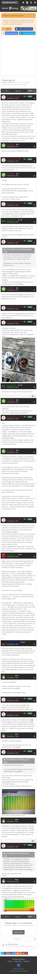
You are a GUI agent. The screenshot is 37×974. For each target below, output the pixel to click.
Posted (12, 98)
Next (30, 90)
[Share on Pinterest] (26, 953)
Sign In (8, 29)
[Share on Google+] (8, 953)
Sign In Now (18, 932)
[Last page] (34, 90)
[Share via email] (23, 953)
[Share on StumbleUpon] (20, 953)
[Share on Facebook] (5, 953)
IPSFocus (22, 959)
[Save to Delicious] (14, 953)
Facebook (18, 965)
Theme (9, 961)
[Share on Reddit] (17, 953)
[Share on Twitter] (2, 953)
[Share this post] (34, 98)
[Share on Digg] (11, 953)
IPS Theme (15, 959)
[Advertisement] (18, 55)
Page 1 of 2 (18, 91)
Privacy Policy (18, 961)
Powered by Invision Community (19, 971)
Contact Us (26, 961)
